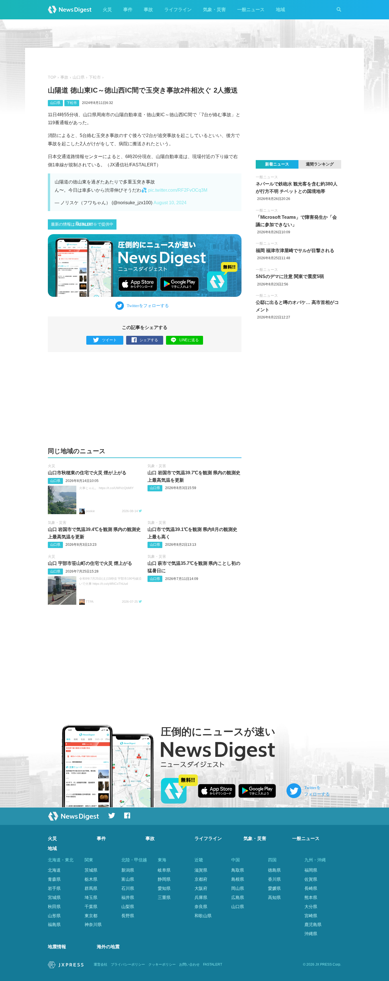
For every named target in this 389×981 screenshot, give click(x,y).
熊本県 (310, 897)
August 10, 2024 (170, 202)
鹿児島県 (313, 924)
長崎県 (310, 888)
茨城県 (91, 870)
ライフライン (178, 9)
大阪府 (201, 888)
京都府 (201, 879)
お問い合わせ (189, 964)
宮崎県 (310, 915)
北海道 (54, 870)
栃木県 (91, 879)
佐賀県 (310, 879)
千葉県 (91, 906)
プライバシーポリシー (128, 964)
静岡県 (164, 879)
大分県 (310, 906)
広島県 (237, 897)
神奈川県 (93, 924)
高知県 (274, 897)
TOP (52, 77)
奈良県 (201, 906)
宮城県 (54, 897)
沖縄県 (310, 933)
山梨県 (127, 906)
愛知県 (164, 888)
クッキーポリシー (162, 964)
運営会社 (100, 964)
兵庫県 (201, 897)
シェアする (149, 340)
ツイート (109, 340)
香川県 (274, 879)
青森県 (54, 879)
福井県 (127, 897)
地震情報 (57, 946)
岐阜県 (164, 870)
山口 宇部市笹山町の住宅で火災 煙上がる (90, 563)
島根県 (237, 879)
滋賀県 (201, 870)
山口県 (79, 77)
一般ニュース (251, 9)
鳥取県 (237, 870)
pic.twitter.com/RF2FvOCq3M (177, 190)
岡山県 (237, 888)
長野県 (127, 915)
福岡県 (310, 870)
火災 (107, 9)
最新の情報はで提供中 (82, 224)
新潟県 (127, 870)
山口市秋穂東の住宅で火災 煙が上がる (87, 472)
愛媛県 (274, 888)
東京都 (91, 915)
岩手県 (54, 888)
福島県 (54, 924)
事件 (127, 9)
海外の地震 (108, 946)
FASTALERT (212, 964)
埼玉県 (91, 897)
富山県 (127, 879)
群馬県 (91, 888)
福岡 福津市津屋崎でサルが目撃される (295, 250)
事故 (148, 9)
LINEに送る (189, 340)
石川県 (127, 888)
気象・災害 (214, 9)
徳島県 (274, 870)
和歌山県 (203, 915)
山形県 (54, 915)
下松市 (95, 77)
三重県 (164, 897)
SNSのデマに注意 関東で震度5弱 (290, 276)
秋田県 (54, 906)
